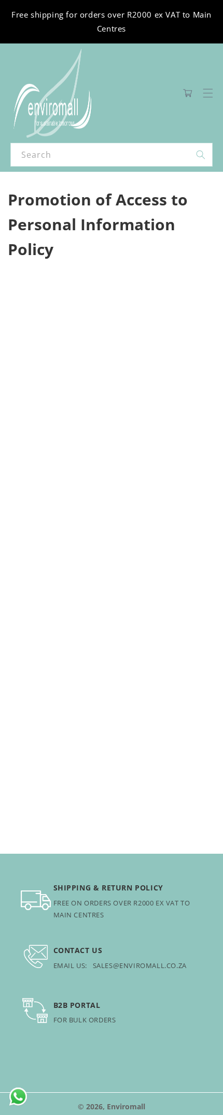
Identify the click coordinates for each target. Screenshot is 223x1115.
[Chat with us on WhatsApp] (18, 1097)
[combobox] (111, 154)
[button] (208, 93)
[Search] (200, 154)
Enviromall (126, 1106)
